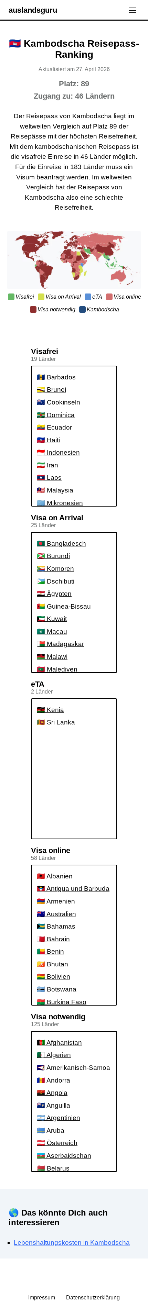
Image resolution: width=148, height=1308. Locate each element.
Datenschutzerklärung (93, 1297)
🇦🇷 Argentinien (58, 1117)
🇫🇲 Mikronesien (60, 503)
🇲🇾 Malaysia (55, 490)
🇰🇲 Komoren (55, 568)
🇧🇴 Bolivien (53, 976)
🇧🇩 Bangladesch (61, 543)
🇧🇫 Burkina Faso (61, 1002)
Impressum (42, 1297)
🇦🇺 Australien (56, 914)
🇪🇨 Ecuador (54, 427)
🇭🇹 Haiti (48, 440)
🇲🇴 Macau (52, 631)
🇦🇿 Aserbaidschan (64, 1155)
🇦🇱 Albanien (55, 876)
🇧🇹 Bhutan (52, 964)
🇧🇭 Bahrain (53, 939)
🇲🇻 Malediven (57, 669)
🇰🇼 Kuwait (52, 618)
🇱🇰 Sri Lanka (56, 722)
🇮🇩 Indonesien (58, 452)
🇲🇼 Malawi (52, 656)
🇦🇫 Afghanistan (59, 1042)
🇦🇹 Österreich (57, 1142)
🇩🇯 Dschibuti (55, 581)
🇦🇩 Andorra (53, 1080)
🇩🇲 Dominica (56, 415)
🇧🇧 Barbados (56, 377)
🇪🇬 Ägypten (54, 593)
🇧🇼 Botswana (56, 989)
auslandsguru (33, 10)
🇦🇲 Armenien (56, 901)
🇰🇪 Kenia (50, 709)
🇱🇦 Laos (49, 477)
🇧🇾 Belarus (53, 1168)
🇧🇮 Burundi (53, 555)
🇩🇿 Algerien (54, 1054)
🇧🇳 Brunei (51, 389)
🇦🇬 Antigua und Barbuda (73, 888)
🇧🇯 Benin (50, 951)
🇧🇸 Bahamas (56, 926)
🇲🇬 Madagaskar (60, 643)
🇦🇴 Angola (52, 1092)
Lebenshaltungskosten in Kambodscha (72, 1242)
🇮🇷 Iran (47, 465)
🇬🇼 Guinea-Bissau (64, 606)
